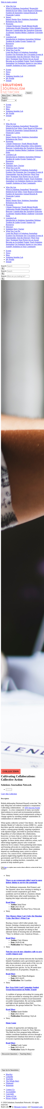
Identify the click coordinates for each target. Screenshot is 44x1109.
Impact (8, 17)
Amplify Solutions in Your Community (21, 65)
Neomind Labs (37, 1107)
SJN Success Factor (32, 808)
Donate (8, 81)
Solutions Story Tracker (15, 48)
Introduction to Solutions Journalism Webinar (23, 39)
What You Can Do (13, 50)
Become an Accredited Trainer (17, 61)
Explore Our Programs (14, 54)
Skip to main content (9, 2)
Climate (9, 26)
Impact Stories (11, 19)
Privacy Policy (11, 1098)
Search (3, 266)
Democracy (16, 26)
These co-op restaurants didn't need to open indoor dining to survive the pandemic (24, 881)
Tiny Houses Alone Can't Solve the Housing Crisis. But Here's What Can (24, 917)
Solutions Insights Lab (14, 76)
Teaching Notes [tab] (25, 1054)
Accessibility (11, 1092)
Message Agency (20, 1107)
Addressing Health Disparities (17, 28)
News (8, 72)
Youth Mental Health (30, 26)
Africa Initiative (35, 28)
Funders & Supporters (14, 13)
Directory (9, 46)
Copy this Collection (9, 794)
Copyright (10, 1094)
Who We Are (11, 6)
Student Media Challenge (24, 32)
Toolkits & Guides (13, 41)
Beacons (9, 30)
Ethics (20, 11)
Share (9, 789)
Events (23, 41)
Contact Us (10, 1090)
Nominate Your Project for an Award (25, 59)
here (5, 867)
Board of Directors (35, 11)
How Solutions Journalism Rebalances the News (22, 20)
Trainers (29, 41)
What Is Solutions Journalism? (17, 8)
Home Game (11, 1023)
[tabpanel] (22, 835)
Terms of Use (11, 1096)
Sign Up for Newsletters (10, 1070)
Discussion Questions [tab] (9, 1054)
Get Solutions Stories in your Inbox (28, 63)
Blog (8, 74)
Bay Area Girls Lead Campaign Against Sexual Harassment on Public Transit (22, 988)
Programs (9, 24)
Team (25, 11)
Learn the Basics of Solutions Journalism (21, 52)
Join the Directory (24, 57)
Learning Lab (11, 37)
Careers (17, 15)
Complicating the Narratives (24, 30)
